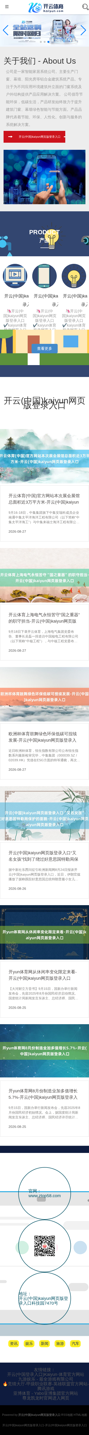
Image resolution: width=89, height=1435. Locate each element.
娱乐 (29, 1344)
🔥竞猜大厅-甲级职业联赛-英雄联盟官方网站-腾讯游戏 (46, 1386)
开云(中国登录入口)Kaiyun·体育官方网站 (45, 1374)
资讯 (14, 1344)
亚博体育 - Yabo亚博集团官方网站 (45, 1393)
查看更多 (44, 348)
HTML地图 (80, 1415)
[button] (83, 30)
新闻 (44, 1344)
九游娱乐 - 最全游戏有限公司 (45, 1379)
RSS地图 (67, 1415)
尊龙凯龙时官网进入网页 (45, 1398)
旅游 (60, 1344)
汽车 (75, 1344)
